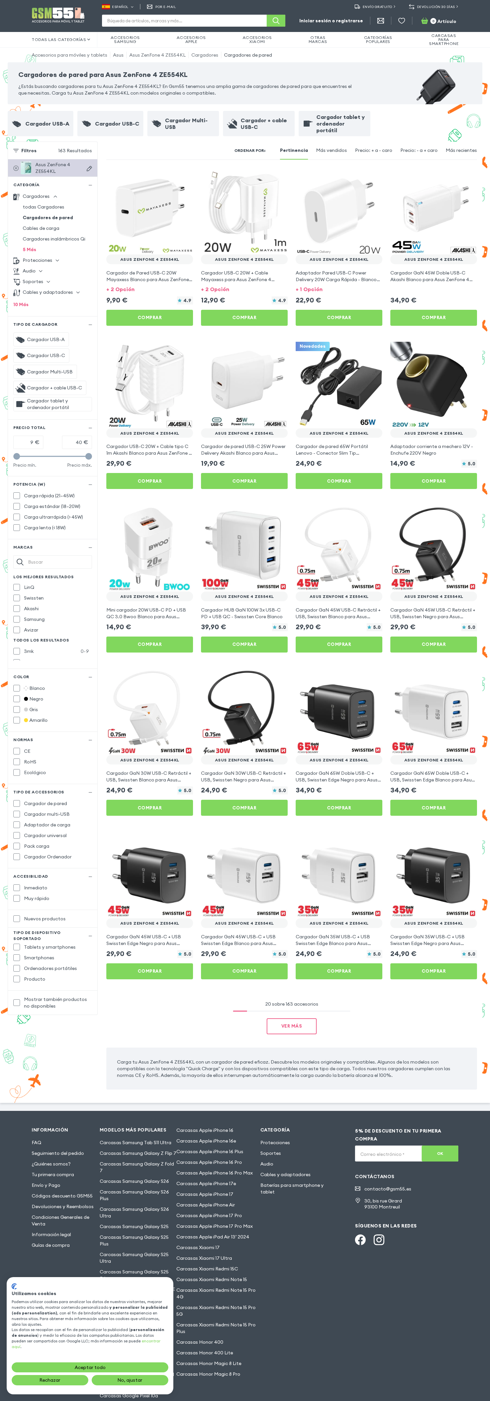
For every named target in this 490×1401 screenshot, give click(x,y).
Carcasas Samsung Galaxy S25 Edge (134, 1275)
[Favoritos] (401, 20)
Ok (440, 1153)
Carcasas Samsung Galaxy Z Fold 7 (137, 1167)
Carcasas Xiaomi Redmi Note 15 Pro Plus (216, 1328)
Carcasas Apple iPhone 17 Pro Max (214, 1226)
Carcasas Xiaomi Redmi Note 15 (211, 1279)
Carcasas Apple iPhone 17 (204, 1194)
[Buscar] (276, 21)
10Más (21, 304)
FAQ (36, 1143)
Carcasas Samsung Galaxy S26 (134, 1181)
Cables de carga (41, 228)
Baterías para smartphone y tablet (292, 1188)
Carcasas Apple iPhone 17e (206, 1183)
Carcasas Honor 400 (199, 1342)
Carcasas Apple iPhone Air (205, 1205)
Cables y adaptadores (285, 1174)
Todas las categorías (59, 39)
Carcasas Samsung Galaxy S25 (134, 1226)
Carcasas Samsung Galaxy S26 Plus (134, 1195)
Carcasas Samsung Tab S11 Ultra (135, 1143)
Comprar (150, 317)
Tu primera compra (53, 1174)
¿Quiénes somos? (51, 1164)
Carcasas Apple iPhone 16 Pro (209, 1162)
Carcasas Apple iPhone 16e (206, 1141)
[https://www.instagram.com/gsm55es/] (379, 1239)
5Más (29, 249)
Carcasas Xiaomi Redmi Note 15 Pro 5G (216, 1310)
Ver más (291, 1026)
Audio (266, 1164)
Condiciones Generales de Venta (60, 1220)
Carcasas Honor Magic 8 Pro (208, 1374)
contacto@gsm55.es (387, 1189)
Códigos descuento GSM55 (62, 1196)
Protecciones (275, 1143)
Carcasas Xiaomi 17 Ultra (204, 1258)
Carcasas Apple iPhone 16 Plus (209, 1152)
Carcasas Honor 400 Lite (204, 1353)
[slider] (16, 456)
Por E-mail (165, 7)
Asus (118, 55)
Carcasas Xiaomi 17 (198, 1247)
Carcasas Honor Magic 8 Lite (208, 1363)
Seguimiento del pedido (58, 1153)
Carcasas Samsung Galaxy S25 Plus (134, 1240)
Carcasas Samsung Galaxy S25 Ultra (134, 1257)
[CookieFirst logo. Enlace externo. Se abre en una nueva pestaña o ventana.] (14, 1286)
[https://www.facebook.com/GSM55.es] (360, 1239)
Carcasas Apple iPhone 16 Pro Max (214, 1173)
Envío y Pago (46, 1185)
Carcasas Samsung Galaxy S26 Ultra (134, 1212)
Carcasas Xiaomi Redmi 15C (207, 1269)
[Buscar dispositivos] (89, 168)
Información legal (51, 1234)
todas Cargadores (43, 207)
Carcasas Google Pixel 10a (129, 1396)
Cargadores (204, 55)
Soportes (270, 1153)
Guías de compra (51, 1245)
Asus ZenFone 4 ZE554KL (157, 55)
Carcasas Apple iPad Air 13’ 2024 (212, 1237)
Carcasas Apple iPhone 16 (204, 1130)
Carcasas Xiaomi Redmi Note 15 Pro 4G (216, 1293)
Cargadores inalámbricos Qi (54, 239)
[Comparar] (170, 177)
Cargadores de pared (248, 55)
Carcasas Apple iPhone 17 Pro (209, 1215)
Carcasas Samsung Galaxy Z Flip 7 (138, 1153)
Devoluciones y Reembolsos (63, 1206)
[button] (149, 288)
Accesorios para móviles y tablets (69, 55)
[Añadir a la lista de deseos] (183, 177)
